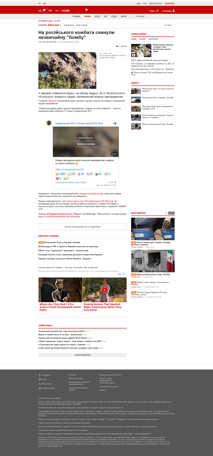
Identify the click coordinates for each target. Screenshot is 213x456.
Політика (57, 21)
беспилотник (93, 267)
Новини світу (136, 277)
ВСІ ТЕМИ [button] (168, 25)
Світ (105, 16)
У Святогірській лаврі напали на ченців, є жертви (64, 345)
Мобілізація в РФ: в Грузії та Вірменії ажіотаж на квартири (68, 246)
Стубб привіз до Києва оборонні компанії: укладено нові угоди (70, 348)
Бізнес (114, 16)
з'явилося (53, 101)
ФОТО (145, 3)
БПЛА (85, 267)
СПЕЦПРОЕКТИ (170, 3)
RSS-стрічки (47, 384)
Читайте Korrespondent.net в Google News (82, 227)
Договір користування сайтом (110, 375)
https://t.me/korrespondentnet (52, 216)
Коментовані (153, 39)
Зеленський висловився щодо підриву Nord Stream (65, 338)
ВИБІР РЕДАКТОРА (138, 213)
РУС (39, 3)
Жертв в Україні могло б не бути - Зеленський (62, 335)
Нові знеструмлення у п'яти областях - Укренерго (152, 69)
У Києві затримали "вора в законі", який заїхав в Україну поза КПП (72, 341)
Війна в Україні (81, 25)
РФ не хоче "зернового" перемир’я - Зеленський (63, 250)
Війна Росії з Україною (54, 267)
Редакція (102, 390)
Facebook (46, 375)
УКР (44, 3)
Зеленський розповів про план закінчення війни (64, 331)
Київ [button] (40, 11)
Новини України (138, 34)
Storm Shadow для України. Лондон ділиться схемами (157, 116)
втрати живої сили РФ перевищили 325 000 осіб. (90, 201)
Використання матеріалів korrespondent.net (79, 383)
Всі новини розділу (45, 21)
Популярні (142, 39)
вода (70, 267)
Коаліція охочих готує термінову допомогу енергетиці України (70, 254)
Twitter (44, 380)
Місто (97, 16)
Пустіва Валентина (49, 42)
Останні (133, 39)
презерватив (78, 267)
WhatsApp (75, 216)
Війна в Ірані (67, 25)
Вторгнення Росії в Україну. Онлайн (59, 242)
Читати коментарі (83, 355)
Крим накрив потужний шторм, (89, 193)
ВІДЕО (139, 3)
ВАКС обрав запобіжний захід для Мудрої (149, 60)
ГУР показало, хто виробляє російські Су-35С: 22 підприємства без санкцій (152, 65)
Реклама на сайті (76, 378)
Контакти (72, 375)
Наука (123, 16)
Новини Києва (69, 25)
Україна (87, 16)
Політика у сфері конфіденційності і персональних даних (106, 381)
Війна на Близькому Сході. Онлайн (157, 124)
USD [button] (56, 11)
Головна (76, 16)
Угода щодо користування (108, 386)
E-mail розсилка (48, 388)
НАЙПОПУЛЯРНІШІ (155, 3)
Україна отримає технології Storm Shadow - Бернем (64, 258)
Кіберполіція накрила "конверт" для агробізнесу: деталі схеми (163, 48)
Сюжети (134, 83)
